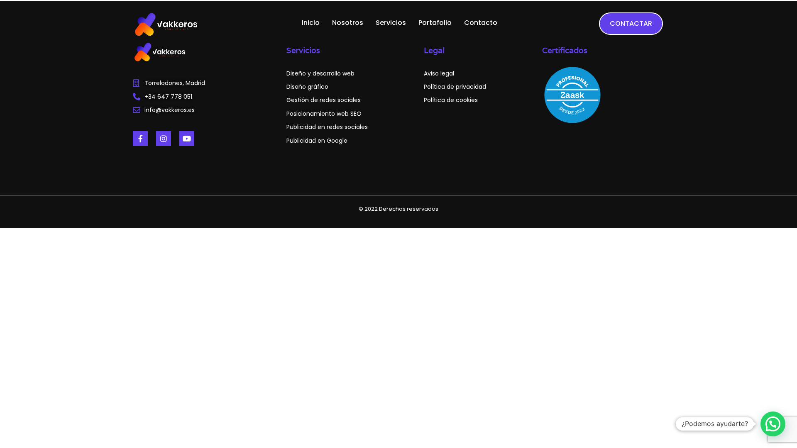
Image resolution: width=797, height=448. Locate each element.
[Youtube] (186, 138)
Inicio (311, 22)
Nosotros (347, 22)
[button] (772, 423)
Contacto (480, 22)
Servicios (391, 22)
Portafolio (435, 22)
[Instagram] (163, 138)
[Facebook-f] (140, 138)
